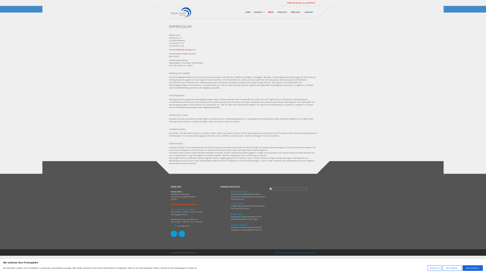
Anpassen (434, 268)
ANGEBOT (258, 12)
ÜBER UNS (295, 12)
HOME (247, 12)
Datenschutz (294, 252)
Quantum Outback (239, 225)
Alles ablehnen (452, 268)
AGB (275, 252)
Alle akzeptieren (472, 268)
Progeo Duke (237, 203)
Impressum (283, 252)
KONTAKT (309, 12)
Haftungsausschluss (307, 252)
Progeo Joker (237, 214)
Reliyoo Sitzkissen (239, 192)
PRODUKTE (282, 12)
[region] (243, 266)
